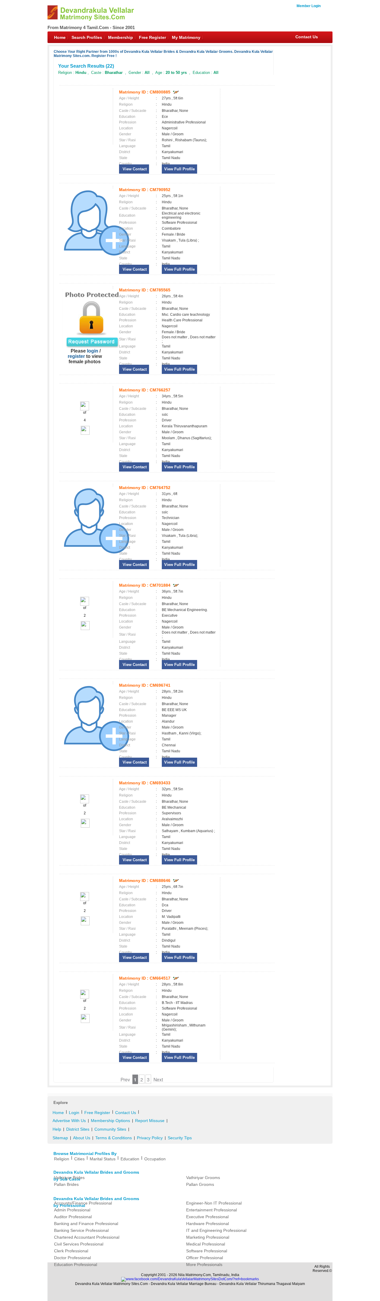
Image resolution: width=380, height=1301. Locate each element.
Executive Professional (207, 1216)
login (92, 350)
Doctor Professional (72, 1257)
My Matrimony (186, 37)
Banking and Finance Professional (86, 1223)
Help (57, 1129)
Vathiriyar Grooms (203, 1177)
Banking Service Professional (81, 1230)
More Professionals (204, 1264)
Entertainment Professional (211, 1210)
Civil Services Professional (78, 1244)
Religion (61, 1158)
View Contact (134, 169)
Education (130, 1158)
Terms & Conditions (113, 1137)
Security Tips (180, 1137)
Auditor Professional (73, 1216)
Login (74, 1112)
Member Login (309, 6)
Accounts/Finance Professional (83, 1203)
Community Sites (110, 1129)
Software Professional (206, 1250)
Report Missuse (149, 1120)
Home (60, 37)
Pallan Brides (66, 1184)
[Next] (85, 433)
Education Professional (75, 1264)
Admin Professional (72, 1210)
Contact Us (306, 36)
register (76, 356)
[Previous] (84, 409)
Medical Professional (205, 1244)
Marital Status (102, 1158)
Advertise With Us (69, 1120)
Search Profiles (87, 37)
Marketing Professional (207, 1237)
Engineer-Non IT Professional (214, 1203)
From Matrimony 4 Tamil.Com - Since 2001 (91, 27)
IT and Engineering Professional (216, 1230)
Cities (79, 1158)
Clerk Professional (71, 1250)
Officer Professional (204, 1257)
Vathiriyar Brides (69, 1177)
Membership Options (110, 1120)
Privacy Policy (150, 1137)
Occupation (155, 1158)
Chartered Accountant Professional (86, 1237)
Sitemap (60, 1137)
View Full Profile (179, 169)
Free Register (152, 37)
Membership (120, 37)
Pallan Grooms (200, 1184)
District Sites (77, 1129)
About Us (81, 1137)
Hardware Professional (207, 1223)
